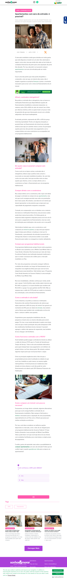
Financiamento (20, 506)
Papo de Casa (34, 564)
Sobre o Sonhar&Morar (51, 564)
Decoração (33, 567)
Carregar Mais (33, 548)
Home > (18, 10)
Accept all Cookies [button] (58, 570)
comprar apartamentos (22, 446)
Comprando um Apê (25, 10)
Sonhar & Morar (11, 2)
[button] (58, 577)
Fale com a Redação (50, 567)
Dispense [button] (58, 573)
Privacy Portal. (11, 575)
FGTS (9, 506)
